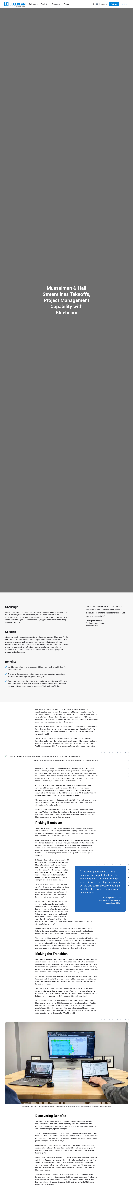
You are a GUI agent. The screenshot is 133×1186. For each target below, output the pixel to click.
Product (44, 4)
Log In (103, 4)
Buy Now (124, 4)
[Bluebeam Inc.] (15, 4)
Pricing (66, 4)
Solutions (32, 4)
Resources (56, 4)
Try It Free (114, 4)
